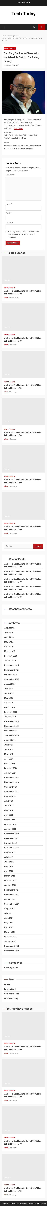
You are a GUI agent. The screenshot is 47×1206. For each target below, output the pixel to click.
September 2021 (11, 904)
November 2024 (11, 726)
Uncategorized (9, 48)
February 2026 (10, 656)
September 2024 (11, 735)
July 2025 (8, 689)
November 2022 (11, 838)
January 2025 (10, 717)
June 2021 (8, 918)
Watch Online (41, 27)
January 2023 (10, 829)
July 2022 (8, 857)
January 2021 (10, 941)
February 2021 (10, 937)
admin (6, 297)
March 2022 (9, 876)
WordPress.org (11, 998)
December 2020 (11, 946)
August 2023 (10, 796)
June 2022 (8, 862)
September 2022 (11, 848)
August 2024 (10, 740)
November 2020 (11, 951)
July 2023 (8, 801)
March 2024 (9, 763)
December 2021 (11, 890)
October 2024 (10, 731)
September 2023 (11, 791)
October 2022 (10, 843)
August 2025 (10, 684)
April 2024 (8, 759)
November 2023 (11, 782)
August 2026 (10, 628)
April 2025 (8, 703)
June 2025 (8, 693)
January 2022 (10, 885)
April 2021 (8, 927)
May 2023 (8, 810)
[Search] (34, 27)
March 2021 (9, 932)
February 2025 (10, 712)
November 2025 (11, 670)
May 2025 (8, 698)
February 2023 (10, 824)
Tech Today (23, 14)
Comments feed (11, 994)
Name (9, 204)
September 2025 (11, 679)
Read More (18, 128)
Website (9, 222)
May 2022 (8, 866)
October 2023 (10, 787)
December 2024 (11, 721)
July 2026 (8, 632)
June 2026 (8, 637)
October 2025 (10, 674)
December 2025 (11, 665)
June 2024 (8, 749)
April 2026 (8, 646)
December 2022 (11, 834)
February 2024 (10, 768)
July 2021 (8, 913)
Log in (7, 984)
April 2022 (8, 871)
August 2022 (10, 852)
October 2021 (10, 899)
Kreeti (31, 1203)
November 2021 (11, 894)
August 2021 (10, 908)
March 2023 (9, 820)
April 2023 (8, 815)
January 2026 (10, 660)
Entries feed (10, 989)
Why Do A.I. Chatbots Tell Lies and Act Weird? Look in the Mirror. (20, 135)
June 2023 (8, 806)
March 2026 (9, 651)
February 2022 (10, 880)
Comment (10, 175)
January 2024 (10, 773)
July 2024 (8, 745)
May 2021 (8, 923)
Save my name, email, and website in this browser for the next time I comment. (23, 234)
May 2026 (8, 642)
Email (8, 213)
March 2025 (9, 707)
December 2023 (11, 777)
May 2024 (8, 754)
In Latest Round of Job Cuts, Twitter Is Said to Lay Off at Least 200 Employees (22, 146)
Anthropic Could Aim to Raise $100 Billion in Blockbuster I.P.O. (23, 270)
